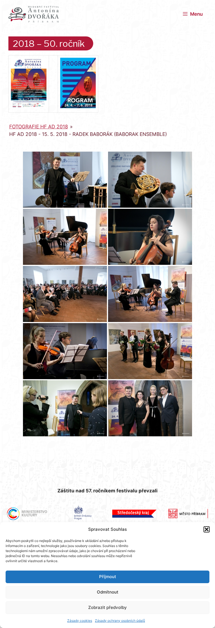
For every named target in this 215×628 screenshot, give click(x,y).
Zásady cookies (79, 620)
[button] (206, 529)
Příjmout (107, 576)
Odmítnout (107, 592)
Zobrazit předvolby (107, 607)
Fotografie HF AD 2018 (38, 126)
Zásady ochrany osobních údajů (120, 620)
